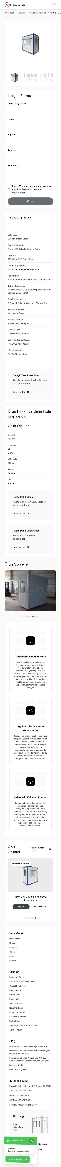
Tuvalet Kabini (15, 1030)
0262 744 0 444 (25, 1091)
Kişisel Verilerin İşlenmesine (26, 186)
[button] (23, 616)
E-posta (12, 134)
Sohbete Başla (16, 1159)
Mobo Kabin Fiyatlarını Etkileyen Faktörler (28, 1046)
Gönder (30, 201)
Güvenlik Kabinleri (17, 986)
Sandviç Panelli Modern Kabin (23, 1025)
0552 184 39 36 (23, 1095)
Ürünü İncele (23, 906)
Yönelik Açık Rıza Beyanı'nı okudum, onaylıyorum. (31, 189)
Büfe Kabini (14, 995)
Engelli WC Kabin (17, 1012)
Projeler (13, 947)
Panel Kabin (14, 999)
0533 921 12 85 (23, 1100)
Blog (11, 956)
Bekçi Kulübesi (16, 990)
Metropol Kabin (16, 977)
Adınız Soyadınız (17, 103)
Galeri (12, 952)
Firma (11, 119)
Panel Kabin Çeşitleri (18, 1069)
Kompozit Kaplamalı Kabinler (22, 981)
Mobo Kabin (14, 1021)
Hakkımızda (14, 939)
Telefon (12, 150)
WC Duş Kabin (15, 1003)
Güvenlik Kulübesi (37, 12)
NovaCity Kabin (16, 1008)
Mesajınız (13, 165)
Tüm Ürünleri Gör (38, 849)
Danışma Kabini (16, 1065)
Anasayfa (9, 12)
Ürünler (21, 12)
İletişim (12, 961)
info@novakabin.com (27, 1105)
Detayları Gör (19, 392)
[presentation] (12, 44)
